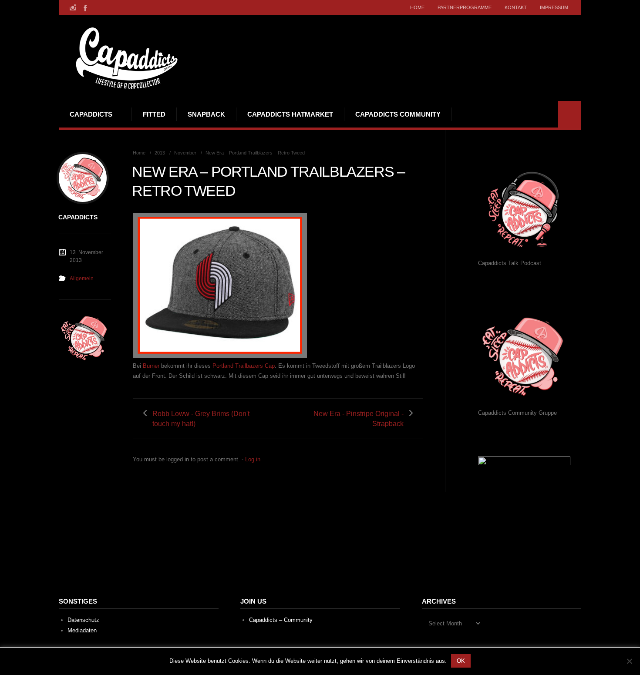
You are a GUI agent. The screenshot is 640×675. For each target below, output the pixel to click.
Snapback (206, 114)
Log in (252, 459)
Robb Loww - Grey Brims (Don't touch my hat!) (200, 418)
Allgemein (82, 278)
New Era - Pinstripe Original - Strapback (358, 418)
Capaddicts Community (398, 114)
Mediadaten (82, 630)
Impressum (554, 7)
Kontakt (516, 7)
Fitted (154, 114)
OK (461, 661)
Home (417, 7)
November (185, 152)
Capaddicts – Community (281, 620)
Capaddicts (91, 114)
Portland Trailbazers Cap (243, 366)
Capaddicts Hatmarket (290, 114)
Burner (151, 366)
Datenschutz (83, 620)
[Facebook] (84, 7)
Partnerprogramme (465, 7)
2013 (160, 152)
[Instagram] (72, 7)
